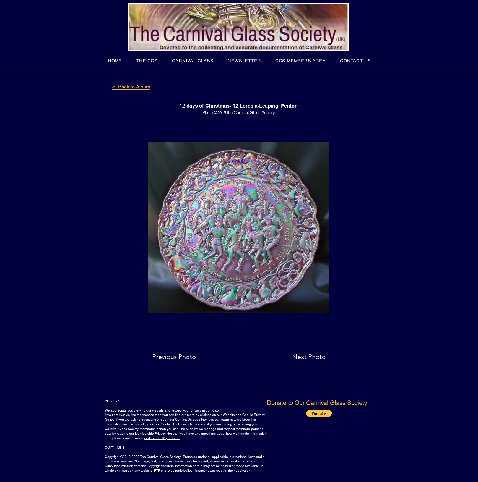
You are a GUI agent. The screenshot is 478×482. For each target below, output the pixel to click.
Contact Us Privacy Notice (180, 424)
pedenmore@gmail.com (162, 438)
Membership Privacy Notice (155, 434)
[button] (147, 61)
